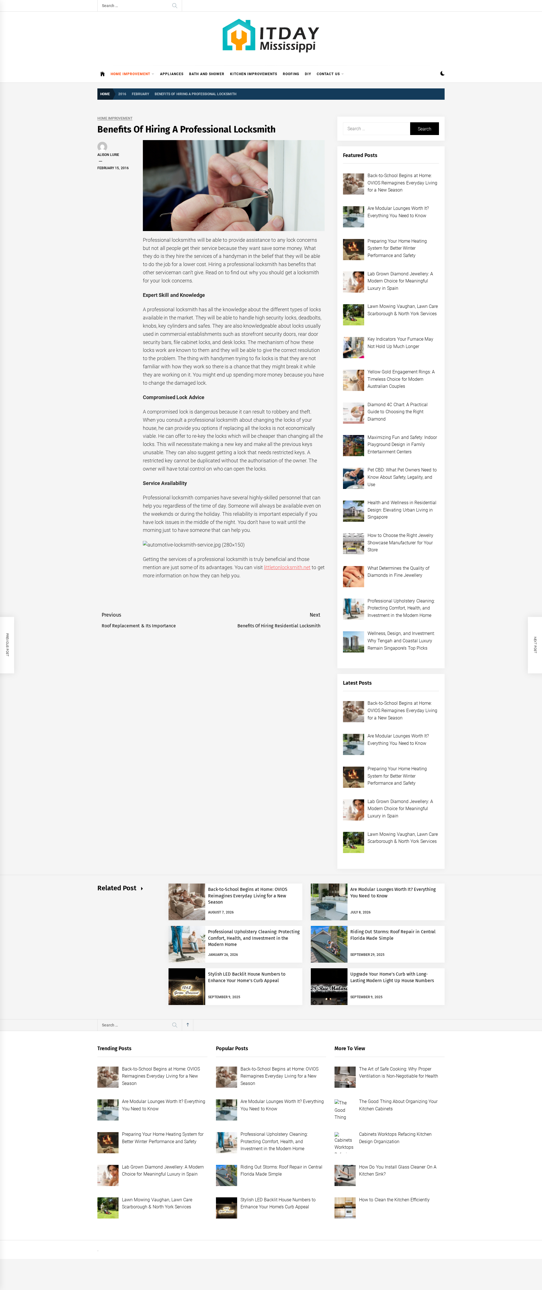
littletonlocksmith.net (287, 567)
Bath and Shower (206, 74)
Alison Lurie (108, 155)
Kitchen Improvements (253, 74)
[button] (442, 74)
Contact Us (328, 74)
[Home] (102, 74)
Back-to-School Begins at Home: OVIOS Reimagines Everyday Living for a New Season (247, 896)
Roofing (291, 74)
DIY (308, 74)
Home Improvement (130, 74)
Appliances (171, 74)
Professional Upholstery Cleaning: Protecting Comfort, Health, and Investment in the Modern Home (254, 938)
